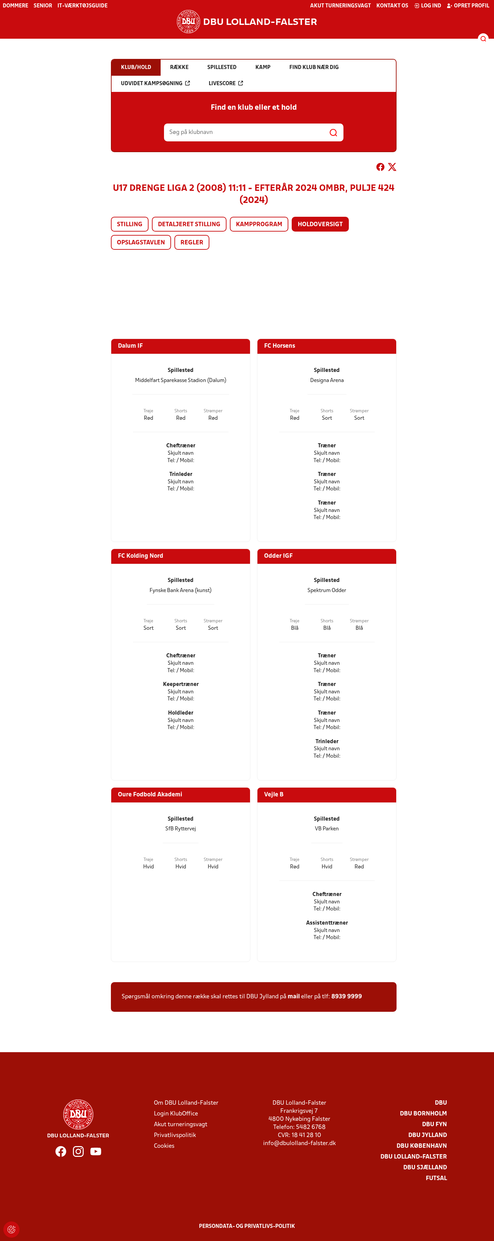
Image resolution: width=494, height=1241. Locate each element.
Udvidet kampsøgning (151, 83)
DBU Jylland (427, 1135)
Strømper (213, 411)
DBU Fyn (434, 1125)
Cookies (164, 1146)
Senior (43, 6)
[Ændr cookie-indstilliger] (11, 1229)
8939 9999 (346, 997)
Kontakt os (392, 6)
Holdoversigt (320, 225)
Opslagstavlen (141, 243)
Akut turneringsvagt (340, 6)
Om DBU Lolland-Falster (186, 1103)
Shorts (180, 411)
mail (294, 997)
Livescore (222, 83)
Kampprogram (259, 225)
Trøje (148, 411)
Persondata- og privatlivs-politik (247, 1226)
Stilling (129, 225)
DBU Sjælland (425, 1168)
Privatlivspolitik (175, 1135)
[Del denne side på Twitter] (392, 168)
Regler (191, 243)
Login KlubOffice (176, 1114)
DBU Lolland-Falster (413, 1157)
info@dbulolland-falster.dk (299, 1143)
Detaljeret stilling (189, 225)
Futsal (436, 1178)
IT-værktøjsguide (82, 6)
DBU (441, 1103)
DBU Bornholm (423, 1114)
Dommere (15, 6)
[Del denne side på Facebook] (380, 168)
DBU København (422, 1146)
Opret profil (471, 6)
